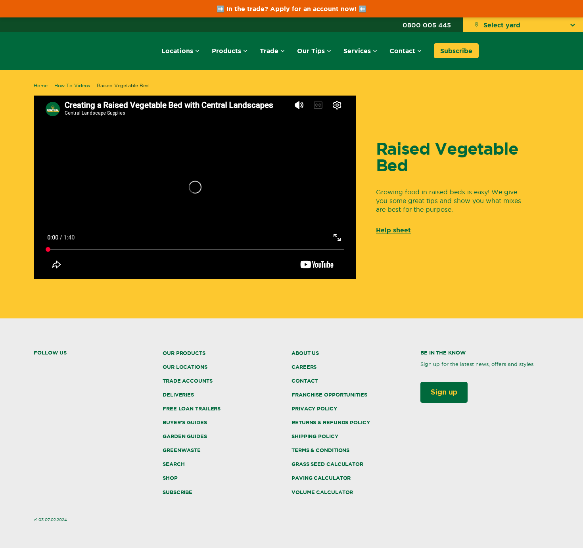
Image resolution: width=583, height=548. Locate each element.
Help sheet (393, 230)
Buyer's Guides (185, 422)
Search (173, 464)
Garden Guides (185, 436)
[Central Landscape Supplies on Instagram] (52, 365)
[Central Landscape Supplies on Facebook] (36, 365)
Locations (177, 51)
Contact (402, 51)
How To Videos (72, 85)
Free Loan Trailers (192, 409)
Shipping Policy (315, 436)
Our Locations (185, 367)
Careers (304, 367)
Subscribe (456, 50)
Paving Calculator (321, 478)
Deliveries (178, 395)
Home (41, 85)
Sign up (444, 392)
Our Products (184, 353)
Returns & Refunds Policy (331, 422)
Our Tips (311, 51)
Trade (269, 51)
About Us (305, 353)
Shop (170, 478)
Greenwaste (182, 450)
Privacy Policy (314, 409)
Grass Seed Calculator (327, 464)
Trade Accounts (188, 381)
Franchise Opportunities (329, 395)
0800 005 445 (427, 25)
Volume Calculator (322, 492)
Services (357, 51)
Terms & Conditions (320, 450)
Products (226, 51)
